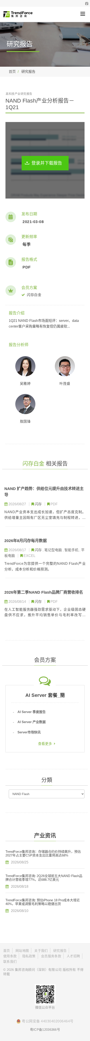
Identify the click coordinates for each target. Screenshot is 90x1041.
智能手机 (71, 550)
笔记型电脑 (53, 550)
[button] (86, 3)
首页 (12, 71)
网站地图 (22, 950)
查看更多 (45, 744)
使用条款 (10, 956)
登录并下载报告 (46, 163)
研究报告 (60, 950)
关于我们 (41, 950)
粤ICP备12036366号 (45, 1029)
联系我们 (10, 961)
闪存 (39, 504)
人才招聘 (73, 956)
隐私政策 (29, 956)
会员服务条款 (51, 956)
